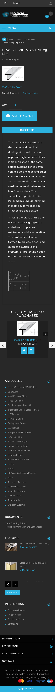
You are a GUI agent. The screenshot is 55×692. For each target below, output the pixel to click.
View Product (24, 350)
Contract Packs (14, 495)
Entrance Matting (15, 455)
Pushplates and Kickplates (20, 432)
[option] (27, 73)
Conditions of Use (16, 619)
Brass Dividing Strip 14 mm (27, 340)
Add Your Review (30, 93)
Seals (10, 477)
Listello (11, 464)
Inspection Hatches (16, 491)
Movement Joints (15, 419)
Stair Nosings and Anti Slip (20, 405)
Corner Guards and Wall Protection (23, 387)
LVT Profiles (13, 414)
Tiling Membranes (16, 500)
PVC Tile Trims (15, 437)
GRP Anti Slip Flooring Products (22, 473)
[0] (47, 17)
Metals (11, 468)
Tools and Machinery (17, 482)
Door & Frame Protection (19, 450)
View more (13, 592)
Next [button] (52, 345)
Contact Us (13, 624)
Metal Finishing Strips (17, 396)
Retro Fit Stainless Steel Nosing (34, 543)
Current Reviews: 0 (10, 93)
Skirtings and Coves (17, 423)
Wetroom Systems (16, 505)
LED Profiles (13, 428)
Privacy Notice (14, 615)
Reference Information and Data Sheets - (24, 527)
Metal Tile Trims (15, 39)
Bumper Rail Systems (18, 446)
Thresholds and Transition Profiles (23, 410)
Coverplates (13, 392)
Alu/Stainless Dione (17, 486)
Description (27, 130)
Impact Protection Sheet (18, 459)
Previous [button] (3, 345)
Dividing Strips (29, 39)
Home (4, 39)
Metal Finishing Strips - (16, 523)
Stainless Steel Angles (18, 441)
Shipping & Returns (16, 610)
